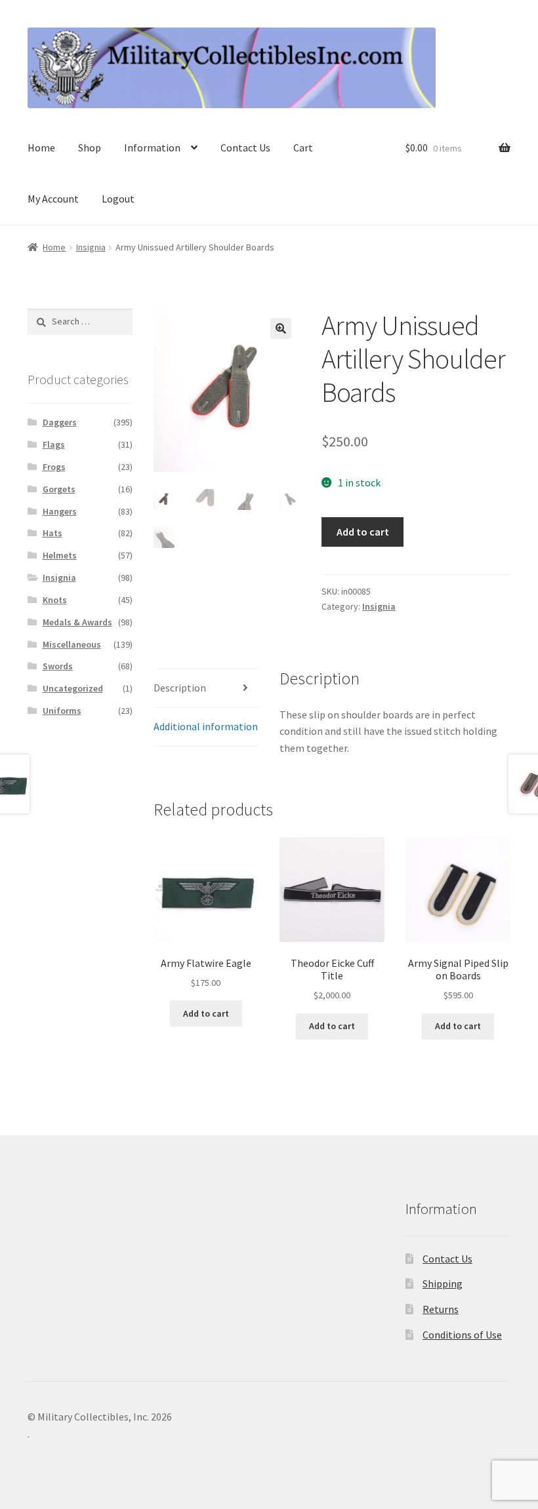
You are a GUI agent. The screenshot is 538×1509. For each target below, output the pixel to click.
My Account (53, 198)
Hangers (60, 511)
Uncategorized (73, 688)
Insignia (91, 247)
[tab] (206, 688)
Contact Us (245, 147)
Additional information (206, 726)
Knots (55, 600)
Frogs (54, 467)
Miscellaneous (72, 644)
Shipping (443, 1283)
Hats (52, 533)
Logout (118, 198)
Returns (441, 1309)
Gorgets (59, 489)
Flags (54, 444)
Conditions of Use (462, 1334)
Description (180, 687)
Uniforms (62, 710)
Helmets (60, 555)
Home (41, 147)
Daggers (60, 422)
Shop (89, 147)
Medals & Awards (77, 622)
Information (152, 147)
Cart (303, 147)
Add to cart (363, 531)
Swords (58, 666)
